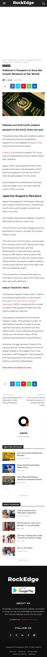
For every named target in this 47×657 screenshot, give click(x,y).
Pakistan (6, 152)
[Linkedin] (34, 86)
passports (34, 143)
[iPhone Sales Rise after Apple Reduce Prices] (8, 468)
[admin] (4, 80)
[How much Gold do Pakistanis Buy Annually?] (8, 456)
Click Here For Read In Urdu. (17, 368)
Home (4, 60)
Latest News (12, 60)
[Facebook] (12, 86)
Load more (22, 560)
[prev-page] (3, 488)
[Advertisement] (23, 31)
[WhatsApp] (29, 86)
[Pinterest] (23, 86)
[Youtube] (34, 635)
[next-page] (7, 488)
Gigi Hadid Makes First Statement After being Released (12, 400)
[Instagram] (16, 635)
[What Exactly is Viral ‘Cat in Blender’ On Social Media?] (8, 526)
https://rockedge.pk (23, 436)
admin (10, 80)
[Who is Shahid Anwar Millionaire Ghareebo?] (8, 513)
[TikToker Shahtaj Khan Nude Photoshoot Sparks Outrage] (8, 538)
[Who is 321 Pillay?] (8, 551)
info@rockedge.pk (28, 619)
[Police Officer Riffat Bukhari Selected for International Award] (8, 480)
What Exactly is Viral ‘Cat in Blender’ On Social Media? (29, 524)
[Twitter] (18, 86)
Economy (21, 60)
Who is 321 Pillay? (25, 548)
